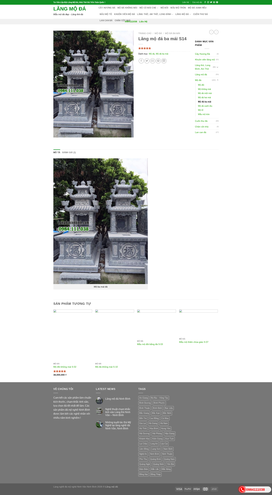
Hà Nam (164, 423)
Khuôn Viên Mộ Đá (124, 14)
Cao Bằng (154, 418)
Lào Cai (164, 444)
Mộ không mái (204, 89)
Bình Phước (159, 403)
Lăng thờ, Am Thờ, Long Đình (154, 14)
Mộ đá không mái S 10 (106, 367)
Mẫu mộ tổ (106, 14)
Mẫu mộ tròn (178, 8)
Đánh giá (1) (69, 152)
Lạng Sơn (156, 449)
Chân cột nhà (123, 20)
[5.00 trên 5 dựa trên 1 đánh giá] (164, 48)
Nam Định (168, 449)
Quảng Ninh (158, 464)
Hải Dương (144, 433)
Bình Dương (145, 403)
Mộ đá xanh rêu (197, 8)
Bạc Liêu (169, 408)
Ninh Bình (154, 454)
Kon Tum (169, 439)
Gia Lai (142, 423)
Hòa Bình (154, 428)
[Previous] (53, 345)
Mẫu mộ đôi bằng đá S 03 (150, 344)
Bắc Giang (144, 413)
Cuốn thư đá (200, 14)
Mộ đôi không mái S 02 (64, 367)
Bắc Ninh (167, 413)
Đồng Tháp (156, 474)
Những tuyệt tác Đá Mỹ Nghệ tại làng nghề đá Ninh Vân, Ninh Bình (118, 425)
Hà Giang (153, 423)
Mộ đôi (201, 85)
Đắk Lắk (155, 469)
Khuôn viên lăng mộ (205, 59)
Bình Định (157, 408)
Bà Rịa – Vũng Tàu (159, 398)
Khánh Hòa (144, 439)
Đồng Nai (143, 474)
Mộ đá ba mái (172, 33)
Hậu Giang (169, 433)
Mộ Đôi (164, 8)
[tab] (56, 152)
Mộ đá (158, 33)
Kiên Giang (157, 439)
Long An (154, 444)
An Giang (143, 398)
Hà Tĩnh (143, 428)
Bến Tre (143, 418)
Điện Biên (143, 469)
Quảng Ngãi (144, 464)
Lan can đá (106, 20)
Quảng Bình (155, 459)
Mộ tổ (200, 110)
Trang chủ (144, 33)
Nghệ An (143, 454)
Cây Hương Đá (202, 54)
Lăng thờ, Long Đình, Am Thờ (202, 67)
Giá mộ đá (197, 2)
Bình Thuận (144, 408)
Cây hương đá (107, 8)
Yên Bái (170, 464)
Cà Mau (165, 418)
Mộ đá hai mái (204, 97)
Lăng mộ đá (69, 8)
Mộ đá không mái (127, 8)
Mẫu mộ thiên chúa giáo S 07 (193, 342)
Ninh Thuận (167, 454)
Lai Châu (143, 444)
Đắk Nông (166, 469)
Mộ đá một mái (205, 93)
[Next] (217, 345)
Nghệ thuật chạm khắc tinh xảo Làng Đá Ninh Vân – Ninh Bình (117, 412)
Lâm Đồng (144, 449)
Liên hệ (185, 2)
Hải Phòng (157, 433)
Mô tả (56, 152)
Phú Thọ (143, 459)
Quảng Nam (169, 459)
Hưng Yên (165, 428)
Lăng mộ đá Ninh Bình (117, 398)
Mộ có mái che (147, 8)
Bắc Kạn (156, 413)
